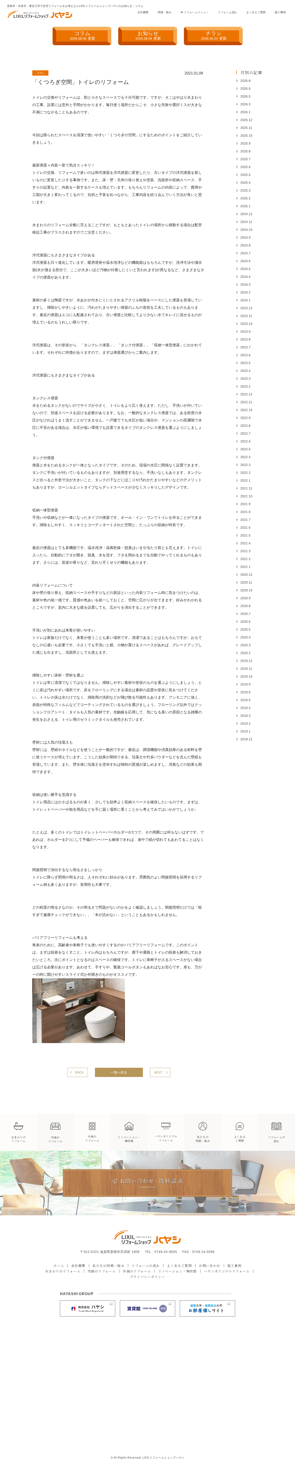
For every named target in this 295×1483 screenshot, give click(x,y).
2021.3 (245, 551)
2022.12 (246, 394)
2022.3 (245, 464)
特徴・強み (164, 12)
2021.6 (245, 527)
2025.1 (245, 206)
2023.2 (245, 386)
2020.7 (245, 613)
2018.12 (246, 739)
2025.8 (245, 151)
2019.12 (246, 660)
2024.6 (245, 261)
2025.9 (245, 143)
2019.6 (245, 692)
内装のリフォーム (102, 1271)
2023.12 (246, 308)
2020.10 (246, 590)
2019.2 (245, 723)
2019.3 (245, 715)
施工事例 (280, 12)
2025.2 (245, 198)
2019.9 (245, 684)
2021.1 (245, 566)
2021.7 (245, 519)
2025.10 (246, 135)
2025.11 (246, 127)
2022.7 (245, 433)
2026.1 (245, 112)
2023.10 (246, 323)
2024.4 (245, 276)
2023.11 (246, 315)
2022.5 (245, 449)
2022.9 (245, 417)
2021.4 (245, 543)
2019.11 (246, 668)
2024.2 (245, 292)
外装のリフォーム (137, 1271)
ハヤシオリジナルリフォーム (227, 1271)
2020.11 (246, 582)
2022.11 (246, 402)
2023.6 (245, 355)
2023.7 (245, 347)
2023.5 (245, 363)
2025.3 (245, 190)
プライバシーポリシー (147, 1276)
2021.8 (245, 511)
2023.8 (245, 339)
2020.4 (245, 637)
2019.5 (245, 700)
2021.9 (245, 504)
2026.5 (245, 96)
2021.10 (246, 496)
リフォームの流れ (146, 1265)
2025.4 (245, 182)
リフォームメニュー (196, 12)
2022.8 (245, 425)
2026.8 (245, 80)
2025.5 (245, 174)
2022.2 (245, 472)
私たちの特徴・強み (109, 1265)
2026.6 (245, 88)
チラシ (214, 35)
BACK (79, 1072)
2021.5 (245, 535)
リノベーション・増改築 (177, 1271)
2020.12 (246, 574)
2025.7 (245, 159)
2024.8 (245, 245)
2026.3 (245, 104)
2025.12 (246, 120)
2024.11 (246, 221)
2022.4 (245, 457)
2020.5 (245, 629)
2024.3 (245, 284)
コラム (82, 35)
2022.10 (246, 410)
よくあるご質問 (256, 12)
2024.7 (245, 253)
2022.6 (245, 441)
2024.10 (246, 229)
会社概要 (142, 12)
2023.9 (245, 331)
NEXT (158, 1072)
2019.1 (245, 731)
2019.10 (246, 676)
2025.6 (245, 167)
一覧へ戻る (119, 1072)
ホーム (58, 1265)
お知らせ (148, 35)
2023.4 (245, 370)
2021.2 (245, 559)
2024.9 (245, 237)
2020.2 (245, 653)
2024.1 (245, 300)
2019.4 (245, 707)
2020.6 (245, 621)
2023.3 (245, 378)
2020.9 (245, 598)
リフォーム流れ (227, 12)
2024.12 (246, 214)
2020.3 (245, 645)
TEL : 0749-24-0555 (161, 1252)
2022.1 (245, 480)
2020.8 (245, 606)
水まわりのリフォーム (62, 1271)
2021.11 (246, 488)
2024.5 (245, 268)
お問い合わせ (209, 1265)
